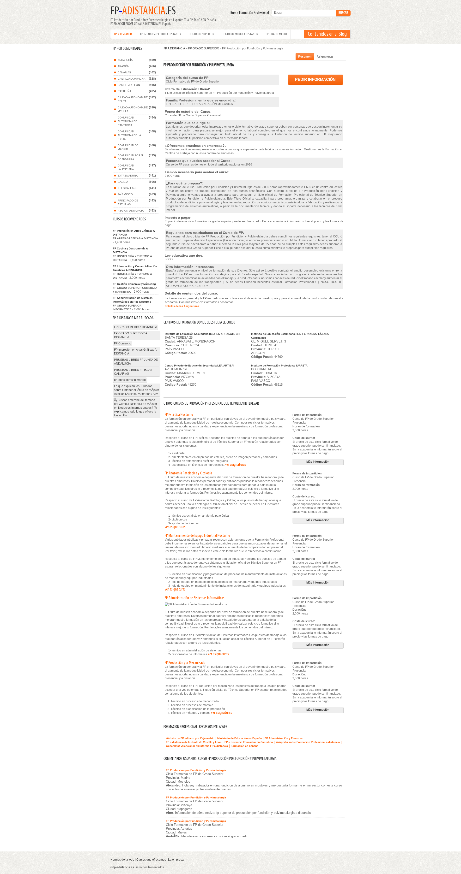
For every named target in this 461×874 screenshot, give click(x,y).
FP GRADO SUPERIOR (201, 34)
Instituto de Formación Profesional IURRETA (279, 365)
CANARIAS (124, 72)
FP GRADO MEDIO (276, 34)
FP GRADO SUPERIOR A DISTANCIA (160, 34)
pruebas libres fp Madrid (130, 380)
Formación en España (244, 745)
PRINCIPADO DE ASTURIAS (128, 202)
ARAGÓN (123, 66)
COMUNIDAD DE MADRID (128, 147)
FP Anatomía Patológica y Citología (188, 473)
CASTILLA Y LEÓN (129, 84)
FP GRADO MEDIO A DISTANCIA (240, 34)
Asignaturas (325, 56)
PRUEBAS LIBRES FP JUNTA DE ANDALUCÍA (136, 361)
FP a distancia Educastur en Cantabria (248, 742)
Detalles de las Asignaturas (182, 306)
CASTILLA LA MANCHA (131, 78)
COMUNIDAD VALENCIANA (126, 167)
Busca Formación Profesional (250, 13)
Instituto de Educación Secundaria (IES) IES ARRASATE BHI (202, 333)
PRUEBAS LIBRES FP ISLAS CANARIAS (133, 371)
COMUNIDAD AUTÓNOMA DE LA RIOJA (129, 135)
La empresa (176, 859)
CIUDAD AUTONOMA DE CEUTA (133, 99)
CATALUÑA (124, 91)
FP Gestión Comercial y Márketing (134, 284)
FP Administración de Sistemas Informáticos (194, 598)
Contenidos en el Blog (327, 34)
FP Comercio (122, 343)
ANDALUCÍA (125, 60)
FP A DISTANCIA (123, 34)
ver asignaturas (235, 465)
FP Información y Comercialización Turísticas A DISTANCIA (135, 268)
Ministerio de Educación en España (239, 738)
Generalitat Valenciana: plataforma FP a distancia (197, 745)
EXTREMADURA (128, 175)
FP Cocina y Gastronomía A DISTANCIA (130, 250)
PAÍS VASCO (125, 194)
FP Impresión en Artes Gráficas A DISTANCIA (134, 232)
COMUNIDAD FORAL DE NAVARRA (131, 157)
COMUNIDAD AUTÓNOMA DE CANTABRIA (127, 121)
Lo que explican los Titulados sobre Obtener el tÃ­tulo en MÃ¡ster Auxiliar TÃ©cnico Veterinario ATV (136, 390)
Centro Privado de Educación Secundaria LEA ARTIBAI (199, 365)
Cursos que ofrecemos (151, 859)
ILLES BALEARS (127, 188)
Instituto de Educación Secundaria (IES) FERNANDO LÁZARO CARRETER (290, 335)
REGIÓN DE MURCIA (131, 210)
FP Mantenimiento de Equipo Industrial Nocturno (197, 536)
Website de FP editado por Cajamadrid (190, 738)
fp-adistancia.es (123, 867)
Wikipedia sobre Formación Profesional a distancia (308, 742)
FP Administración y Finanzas (284, 738)
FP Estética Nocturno (179, 415)
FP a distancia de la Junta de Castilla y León (194, 742)
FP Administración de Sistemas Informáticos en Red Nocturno (132, 299)
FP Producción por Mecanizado (185, 663)
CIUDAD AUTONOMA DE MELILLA (133, 109)
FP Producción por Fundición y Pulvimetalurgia (196, 770)
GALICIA (123, 181)
